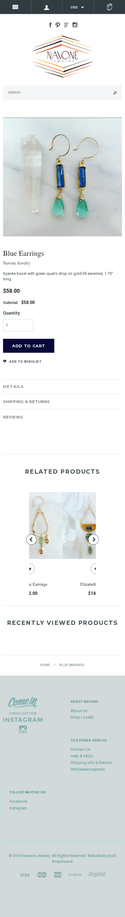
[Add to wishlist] (66, 568)
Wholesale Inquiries (88, 769)
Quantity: (12, 313)
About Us (79, 711)
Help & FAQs (82, 756)
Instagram (18, 808)
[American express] (57, 874)
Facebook (18, 801)
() (109, 7)
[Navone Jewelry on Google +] (65, 24)
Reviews (13, 417)
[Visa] (24, 874)
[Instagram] (22, 714)
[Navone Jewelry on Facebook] (49, 24)
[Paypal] (97, 874)
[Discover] (75, 874)
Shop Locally (82, 717)
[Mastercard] (42, 874)
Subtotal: (10, 303)
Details (13, 386)
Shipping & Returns (26, 401)
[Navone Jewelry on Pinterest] (56, 24)
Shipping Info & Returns (91, 762)
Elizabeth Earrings (67, 584)
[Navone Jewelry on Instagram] (73, 24)
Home (45, 665)
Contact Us (80, 749)
